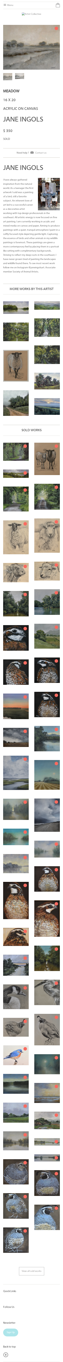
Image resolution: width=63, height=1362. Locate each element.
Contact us (41, 153)
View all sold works (31, 1271)
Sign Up (11, 1332)
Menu (10, 5)
